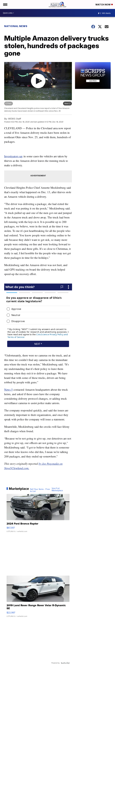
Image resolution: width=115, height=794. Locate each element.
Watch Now (103, 4)
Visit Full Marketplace (57, 489)
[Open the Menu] (5, 4)
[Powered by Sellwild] (65, 663)
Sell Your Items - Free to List (40, 490)
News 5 (8, 389)
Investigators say (13, 156)
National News (15, 26)
